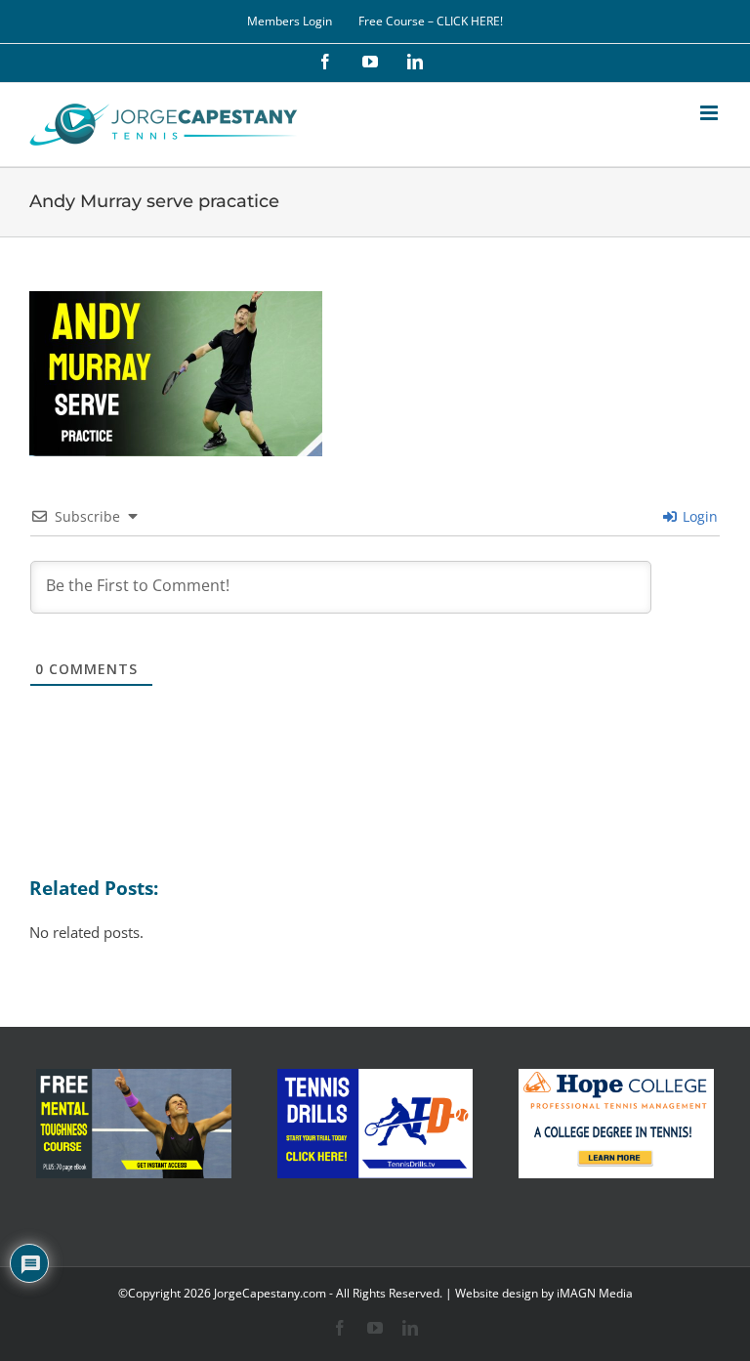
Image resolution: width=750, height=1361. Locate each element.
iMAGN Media (595, 1293)
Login (698, 516)
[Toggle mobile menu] (710, 113)
